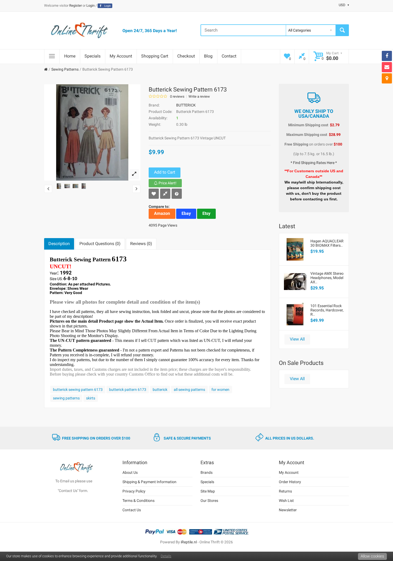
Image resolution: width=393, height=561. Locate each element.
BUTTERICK (186, 105)
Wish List (286, 500)
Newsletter (288, 510)
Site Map (208, 491)
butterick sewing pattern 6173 (78, 389)
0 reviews (177, 96)
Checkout (186, 56)
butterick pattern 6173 (127, 389)
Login (90, 5)
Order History (290, 482)
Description (59, 243)
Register (75, 5)
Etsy (206, 213)
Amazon (162, 213)
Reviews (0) (141, 243)
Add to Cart (164, 172)
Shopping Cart (154, 56)
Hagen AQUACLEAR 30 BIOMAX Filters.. (327, 243)
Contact (229, 56)
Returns (285, 491)
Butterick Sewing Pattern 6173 (107, 69)
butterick (160, 389)
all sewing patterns (189, 389)
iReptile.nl (189, 542)
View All (297, 339)
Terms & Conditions (138, 500)
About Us (130, 472)
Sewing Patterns (65, 69)
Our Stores (209, 500)
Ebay (186, 213)
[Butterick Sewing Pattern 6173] (134, 174)
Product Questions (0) (100, 243)
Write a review (199, 96)
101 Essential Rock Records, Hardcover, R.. (327, 310)
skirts (90, 398)
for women (220, 389)
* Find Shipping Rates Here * (314, 163)
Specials (92, 56)
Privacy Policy (133, 491)
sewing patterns (66, 398)
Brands (207, 472)
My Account (121, 56)
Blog (208, 56)
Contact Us (131, 510)
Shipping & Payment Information (149, 482)
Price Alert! (167, 183)
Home (69, 56)
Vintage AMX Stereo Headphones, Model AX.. (327, 277)
